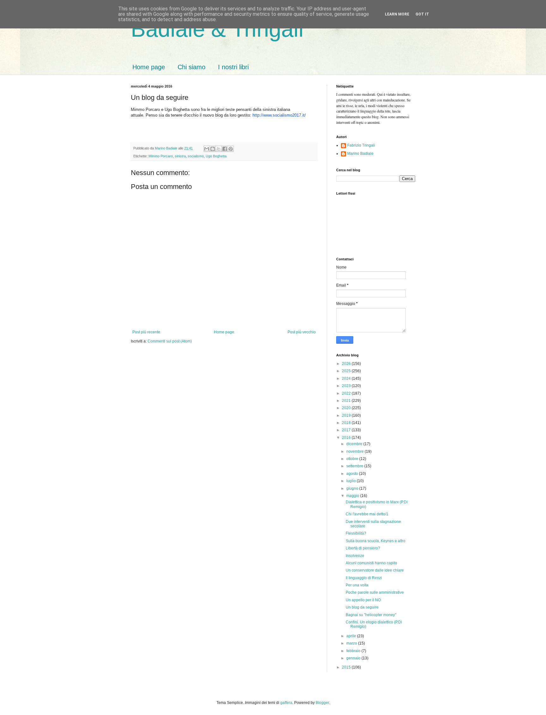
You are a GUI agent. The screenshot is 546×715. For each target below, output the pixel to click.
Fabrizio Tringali (361, 145)
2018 (347, 423)
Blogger (322, 702)
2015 (347, 667)
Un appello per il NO (363, 600)
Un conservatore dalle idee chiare (375, 570)
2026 (347, 363)
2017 (347, 430)
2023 (347, 386)
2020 (347, 408)
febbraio (353, 651)
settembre (355, 466)
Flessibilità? (356, 533)
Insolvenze (355, 556)
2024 (347, 378)
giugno (352, 488)
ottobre (352, 459)
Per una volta (357, 585)
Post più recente (146, 332)
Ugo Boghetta (216, 156)
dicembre (354, 444)
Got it (422, 14)
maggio (353, 496)
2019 (347, 415)
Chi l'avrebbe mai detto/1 (367, 514)
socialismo (196, 156)
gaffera (286, 702)
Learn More (397, 14)
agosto (352, 473)
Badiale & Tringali (217, 29)
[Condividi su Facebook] (224, 149)
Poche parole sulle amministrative (375, 592)
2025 (347, 371)
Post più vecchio (302, 332)
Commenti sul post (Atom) (170, 341)
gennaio (353, 658)
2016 (347, 437)
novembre (355, 451)
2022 (347, 393)
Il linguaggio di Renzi (364, 578)
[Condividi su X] (218, 149)
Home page (148, 67)
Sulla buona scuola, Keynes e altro (375, 541)
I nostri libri (233, 67)
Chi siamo (191, 67)
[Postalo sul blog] (212, 149)
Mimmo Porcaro (161, 156)
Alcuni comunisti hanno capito (371, 563)
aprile (351, 636)
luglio (351, 481)
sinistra (180, 156)
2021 (347, 400)
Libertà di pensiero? (363, 548)
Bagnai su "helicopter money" (371, 615)
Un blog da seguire (362, 607)
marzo (352, 643)
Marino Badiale (360, 153)
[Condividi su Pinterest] (231, 149)
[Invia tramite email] (206, 149)
